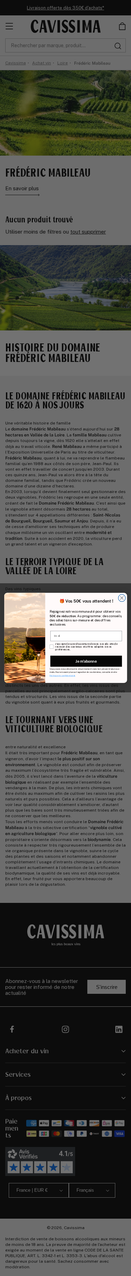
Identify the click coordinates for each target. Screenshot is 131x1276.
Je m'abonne (85, 661)
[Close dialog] (121, 598)
